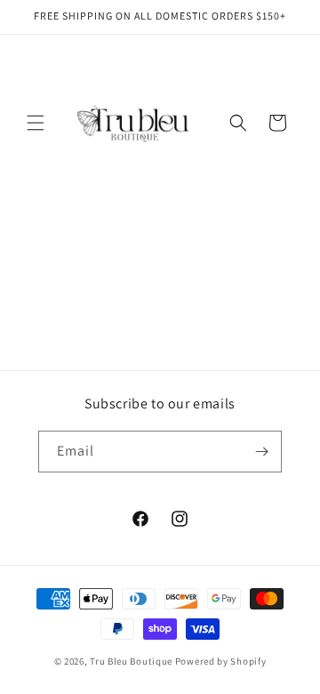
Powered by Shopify (221, 661)
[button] (35, 122)
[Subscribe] (261, 451)
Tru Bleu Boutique (131, 661)
